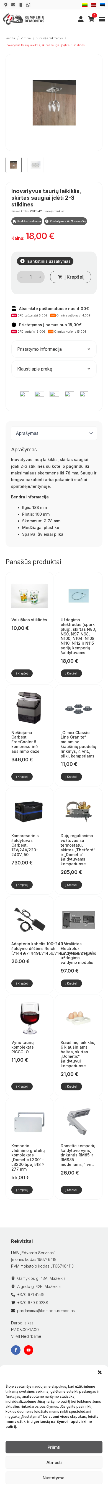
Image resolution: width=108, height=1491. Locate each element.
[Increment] (40, 277)
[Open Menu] (102, 19)
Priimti (54, 1447)
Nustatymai (54, 1477)
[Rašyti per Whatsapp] (28, 5)
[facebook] (15, 1350)
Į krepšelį (74, 277)
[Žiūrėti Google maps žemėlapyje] (6, 5)
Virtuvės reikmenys (50, 38)
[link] (81, 19)
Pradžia (10, 38)
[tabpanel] (54, 492)
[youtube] (28, 1350)
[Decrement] (21, 277)
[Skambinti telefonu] (21, 5)
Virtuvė (26, 38)
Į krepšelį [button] (22, 673)
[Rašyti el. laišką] (13, 5)
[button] (99, 1372)
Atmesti (54, 1462)
